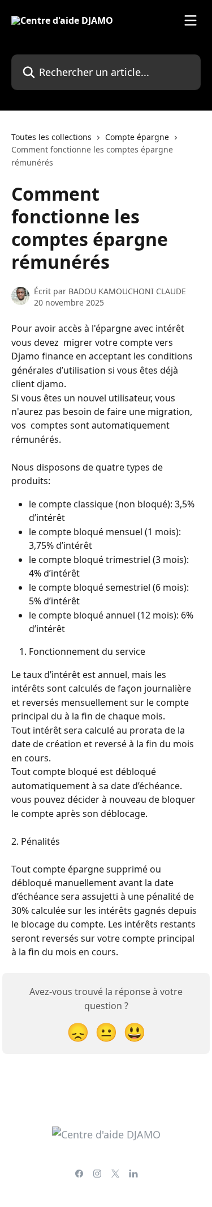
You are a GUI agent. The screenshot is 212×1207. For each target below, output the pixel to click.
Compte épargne (137, 137)
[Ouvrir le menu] (190, 20)
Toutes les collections (51, 137)
